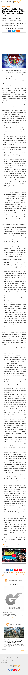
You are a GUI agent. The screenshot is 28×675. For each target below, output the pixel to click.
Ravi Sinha (12, 28)
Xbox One (14, 574)
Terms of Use (3, 657)
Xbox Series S (20, 574)
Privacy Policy (9, 657)
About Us (8, 660)
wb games (8, 574)
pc (15, 572)
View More (14, 617)
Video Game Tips (6, 6)
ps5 (5, 574)
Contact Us (3, 660)
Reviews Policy (16, 657)
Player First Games (20, 572)
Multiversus (11, 572)
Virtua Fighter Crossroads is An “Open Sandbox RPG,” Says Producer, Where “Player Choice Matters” (13, 641)
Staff (12, 660)
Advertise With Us (4, 662)
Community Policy (4, 658)
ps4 (2, 574)
